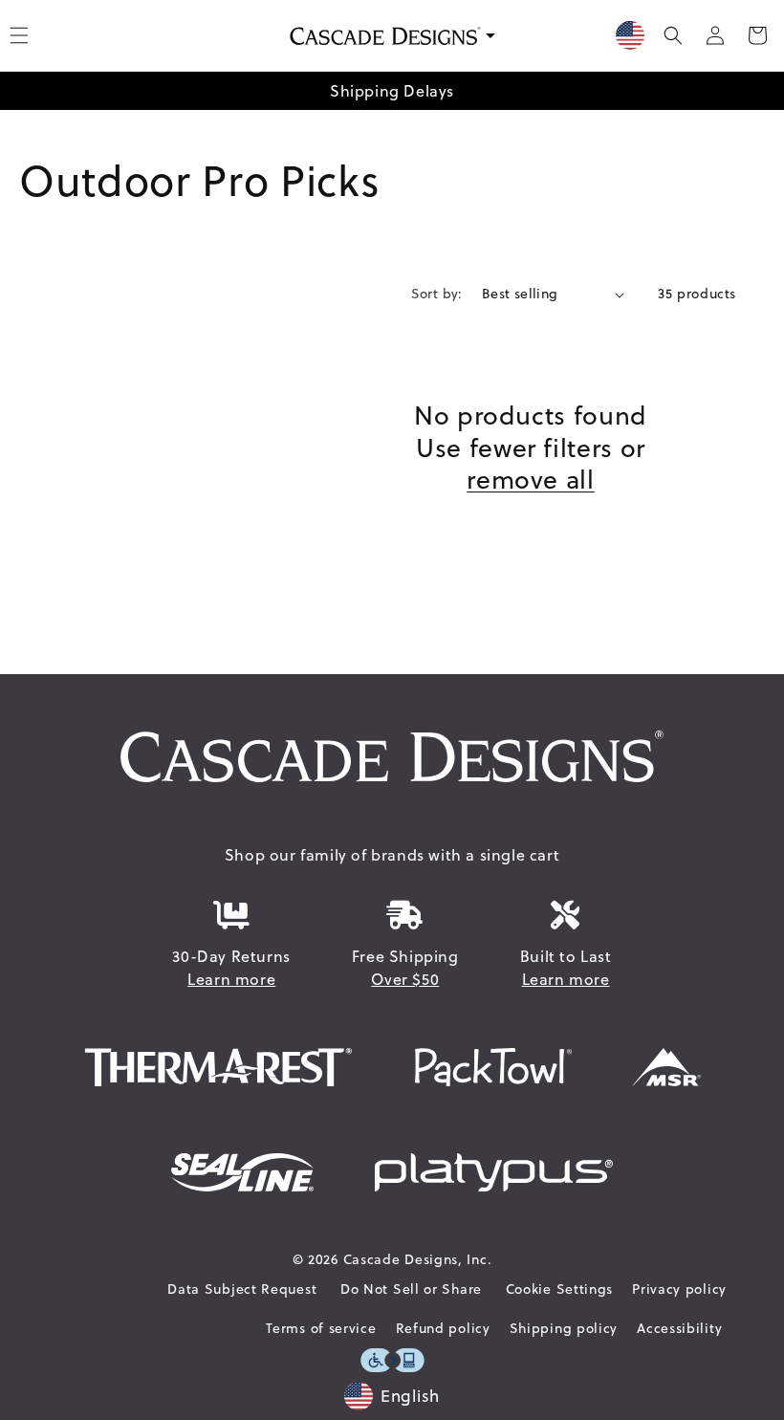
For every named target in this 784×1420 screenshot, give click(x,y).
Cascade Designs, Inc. (417, 1259)
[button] (673, 35)
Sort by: (437, 293)
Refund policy (443, 1328)
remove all (531, 480)
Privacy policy (679, 1289)
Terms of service (321, 1328)
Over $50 (405, 979)
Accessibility (679, 1328)
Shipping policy (564, 1328)
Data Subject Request (241, 1289)
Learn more (231, 979)
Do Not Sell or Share (411, 1289)
